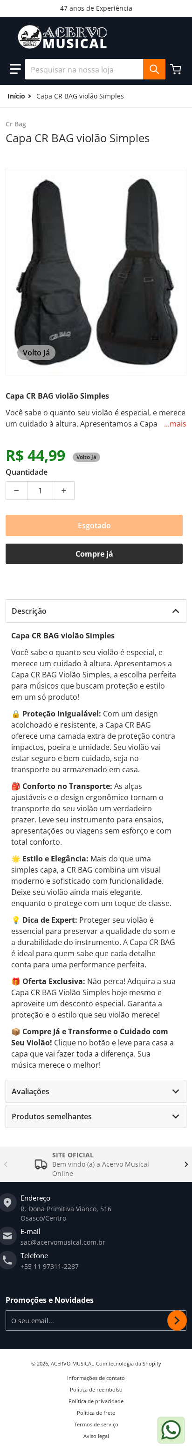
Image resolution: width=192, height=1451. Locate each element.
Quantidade (27, 472)
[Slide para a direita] (186, 1164)
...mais (175, 424)
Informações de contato (96, 1377)
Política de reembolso (96, 1389)
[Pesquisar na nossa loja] (154, 69)
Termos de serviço (96, 1424)
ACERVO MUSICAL (72, 1363)
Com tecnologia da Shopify (128, 1363)
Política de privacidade (96, 1401)
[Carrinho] (176, 69)
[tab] (96, 611)
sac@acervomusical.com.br (63, 1242)
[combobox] (95, 69)
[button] (15, 69)
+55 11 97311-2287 (50, 1266)
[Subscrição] (177, 1320)
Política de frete (96, 1412)
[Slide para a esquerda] (5, 1164)
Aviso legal (96, 1435)
